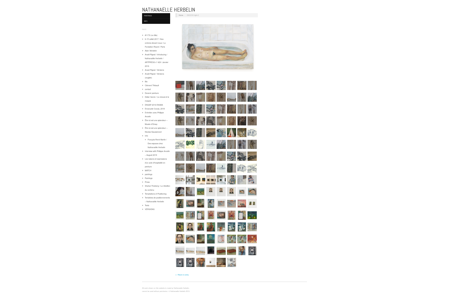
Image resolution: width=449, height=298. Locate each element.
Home (181, 15)
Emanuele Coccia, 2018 (155, 108)
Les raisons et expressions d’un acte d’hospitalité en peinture (156, 163)
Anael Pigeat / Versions (154, 70)
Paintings (148, 16)
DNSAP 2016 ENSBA (154, 104)
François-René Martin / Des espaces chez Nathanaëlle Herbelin (157, 143)
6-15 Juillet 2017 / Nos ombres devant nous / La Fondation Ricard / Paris (155, 43)
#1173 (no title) (151, 35)
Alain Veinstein (151, 50)
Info (146, 21)
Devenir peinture (152, 93)
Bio (146, 81)
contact (148, 89)
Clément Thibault (152, 85)
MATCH (148, 170)
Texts (147, 205)
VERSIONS (150, 209)
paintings (148, 174)
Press (147, 182)
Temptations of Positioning (155, 193)
